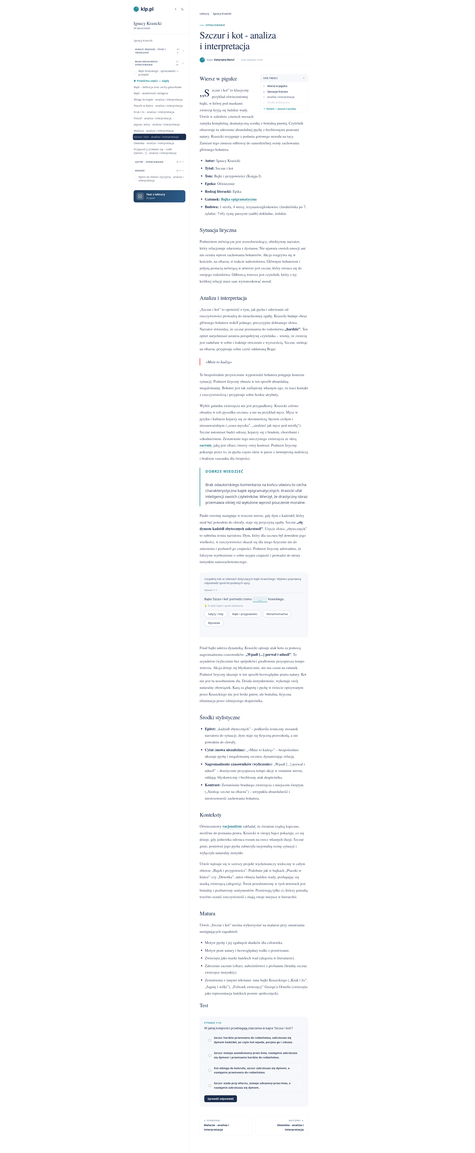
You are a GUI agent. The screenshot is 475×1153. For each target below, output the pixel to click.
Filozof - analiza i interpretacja (152, 118)
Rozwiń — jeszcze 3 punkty (281, 108)
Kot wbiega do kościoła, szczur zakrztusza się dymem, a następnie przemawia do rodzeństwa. (252, 1070)
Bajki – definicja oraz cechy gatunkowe (157, 87)
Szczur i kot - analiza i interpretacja (156, 137)
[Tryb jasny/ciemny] (182, 9)
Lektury (204, 13)
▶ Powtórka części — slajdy (151, 81)
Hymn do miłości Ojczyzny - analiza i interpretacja (161, 178)
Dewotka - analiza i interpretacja (154, 143)
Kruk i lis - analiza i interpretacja (154, 112)
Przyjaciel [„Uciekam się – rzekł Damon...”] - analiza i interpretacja (155, 151)
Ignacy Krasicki (143, 40)
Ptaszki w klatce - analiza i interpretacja (158, 105)
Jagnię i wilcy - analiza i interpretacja (157, 124)
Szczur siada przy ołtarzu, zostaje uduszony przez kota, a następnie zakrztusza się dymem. (252, 1085)
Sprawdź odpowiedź (221, 1098)
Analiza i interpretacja (280, 97)
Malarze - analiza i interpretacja (153, 130)
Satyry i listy (215, 614)
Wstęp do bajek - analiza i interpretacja (158, 99)
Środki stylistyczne (278, 102)
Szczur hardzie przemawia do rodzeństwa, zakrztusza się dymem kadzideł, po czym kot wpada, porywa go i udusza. (253, 1040)
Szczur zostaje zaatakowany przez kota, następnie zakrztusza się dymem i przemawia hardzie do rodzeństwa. (255, 1055)
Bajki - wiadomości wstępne (151, 93)
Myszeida (214, 623)
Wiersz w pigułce (277, 86)
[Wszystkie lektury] (176, 9)
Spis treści (270, 78)
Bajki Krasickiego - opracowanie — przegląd (158, 72)
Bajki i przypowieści (245, 614)
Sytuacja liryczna (277, 91)
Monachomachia (277, 614)
